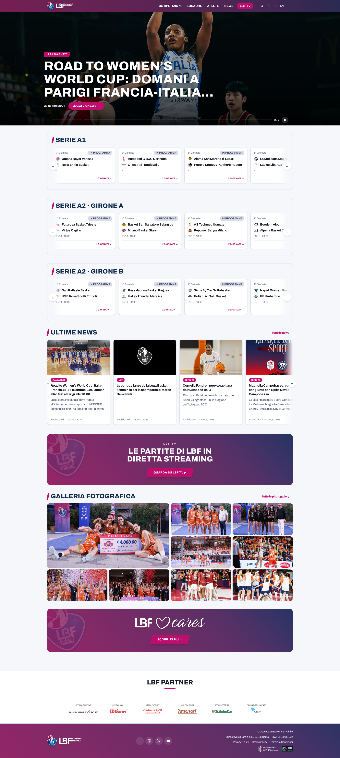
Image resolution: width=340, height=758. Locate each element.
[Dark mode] (269, 6)
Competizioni (170, 5)
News (229, 5)
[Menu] (289, 5)
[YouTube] (168, 741)
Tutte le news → (282, 332)
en (282, 6)
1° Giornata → (103, 178)
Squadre (194, 5)
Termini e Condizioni (281, 742)
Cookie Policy (259, 742)
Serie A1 (71, 140)
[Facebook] (140, 741)
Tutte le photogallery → (277, 496)
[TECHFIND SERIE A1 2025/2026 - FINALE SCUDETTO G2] (201, 585)
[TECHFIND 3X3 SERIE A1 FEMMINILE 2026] (108, 535)
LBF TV (245, 5)
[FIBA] (287, 749)
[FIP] (268, 749)
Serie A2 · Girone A (89, 206)
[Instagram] (149, 741)
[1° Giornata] (83, 165)
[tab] (67, 120)
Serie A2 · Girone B (89, 271)
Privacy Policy (241, 742)
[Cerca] (262, 6)
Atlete (213, 5)
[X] (159, 741)
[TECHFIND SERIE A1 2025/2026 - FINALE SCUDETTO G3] (201, 552)
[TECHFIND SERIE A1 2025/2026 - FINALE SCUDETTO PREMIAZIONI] (77, 585)
